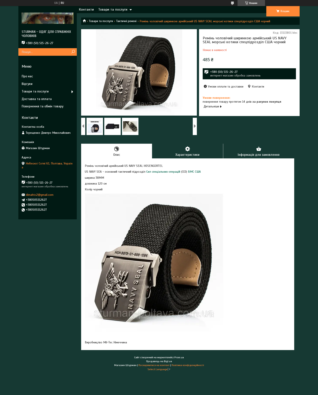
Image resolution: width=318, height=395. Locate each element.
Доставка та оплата (37, 99)
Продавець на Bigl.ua (159, 361)
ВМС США (194, 172)
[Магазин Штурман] (48, 18)
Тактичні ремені (126, 21)
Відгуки (27, 84)
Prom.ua (179, 357)
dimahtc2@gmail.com (39, 195)
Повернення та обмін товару (42, 106)
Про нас (27, 76)
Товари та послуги (112, 9)
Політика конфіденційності (188, 365)
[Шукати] (73, 52)
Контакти (86, 9)
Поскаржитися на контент (154, 365)
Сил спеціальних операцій (163, 172)
